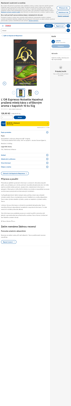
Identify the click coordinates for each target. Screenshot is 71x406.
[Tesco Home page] (8, 26)
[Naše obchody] (68, 26)
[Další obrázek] (36, 92)
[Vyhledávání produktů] (68, 30)
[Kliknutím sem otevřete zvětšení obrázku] (4, 83)
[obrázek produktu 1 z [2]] (25, 62)
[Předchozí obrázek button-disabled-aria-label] (13, 92)
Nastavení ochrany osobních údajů (10, 12)
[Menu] (3, 26)
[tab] (21, 93)
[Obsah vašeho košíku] (53, 41)
